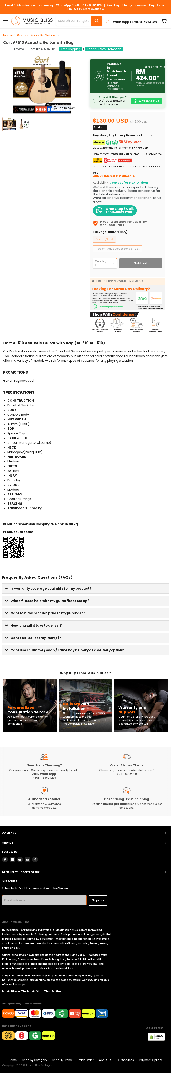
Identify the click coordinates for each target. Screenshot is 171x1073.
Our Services (125, 1060)
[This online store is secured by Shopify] (158, 1039)
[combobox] (73, 21)
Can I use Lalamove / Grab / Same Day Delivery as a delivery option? (67, 650)
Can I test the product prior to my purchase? (48, 613)
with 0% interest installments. (114, 176)
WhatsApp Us (148, 101)
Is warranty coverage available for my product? (51, 588)
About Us (105, 1060)
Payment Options (151, 1060)
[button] (7, 49)
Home (8, 35)
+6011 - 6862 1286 (44, 778)
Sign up (98, 900)
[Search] (96, 21)
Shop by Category (34, 1060)
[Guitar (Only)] (105, 243)
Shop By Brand (62, 1060)
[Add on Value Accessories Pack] (118, 253)
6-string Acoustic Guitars (36, 35)
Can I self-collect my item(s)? (36, 638)
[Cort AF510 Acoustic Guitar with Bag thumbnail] (9, 124)
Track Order (85, 1060)
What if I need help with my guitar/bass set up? (50, 601)
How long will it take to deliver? (36, 625)
